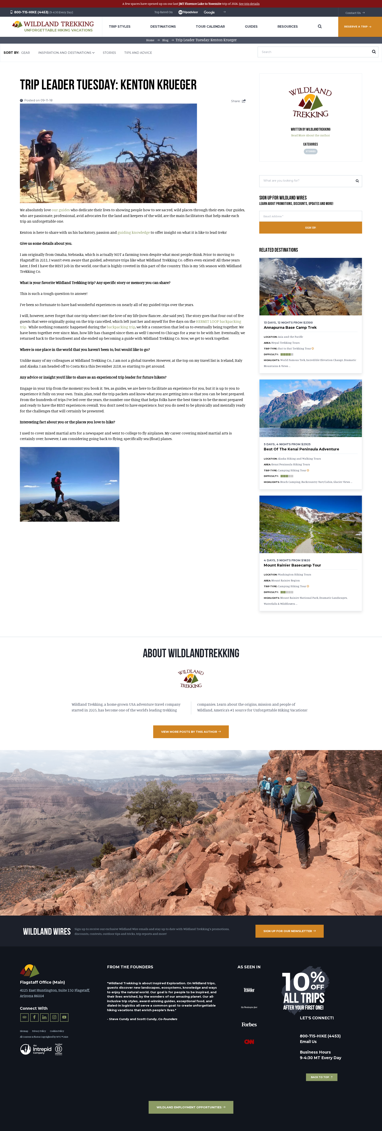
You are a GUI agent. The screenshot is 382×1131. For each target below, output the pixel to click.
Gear (25, 53)
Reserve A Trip (356, 26)
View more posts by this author (189, 732)
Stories (109, 53)
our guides (61, 209)
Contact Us (353, 13)
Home (150, 40)
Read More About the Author (310, 135)
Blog (165, 40)
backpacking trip (121, 327)
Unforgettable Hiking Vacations (58, 30)
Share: (236, 101)
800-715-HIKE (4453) (31, 12)
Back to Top (320, 1077)
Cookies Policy (57, 1031)
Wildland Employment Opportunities (189, 1107)
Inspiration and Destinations (64, 53)
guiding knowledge (134, 232)
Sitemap (24, 1031)
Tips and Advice (138, 53)
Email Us (308, 1041)
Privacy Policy (39, 1031)
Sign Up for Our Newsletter (287, 931)
